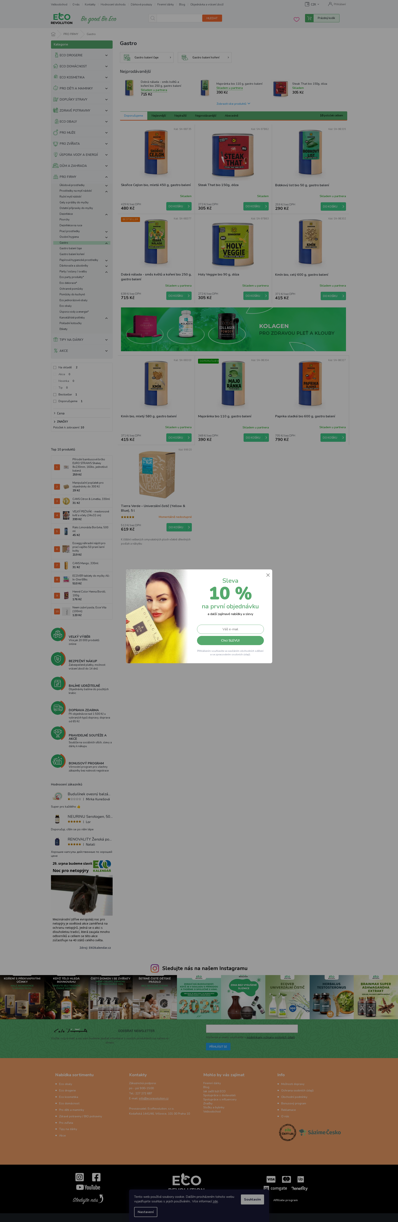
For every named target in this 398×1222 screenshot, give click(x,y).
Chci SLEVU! (230, 640)
